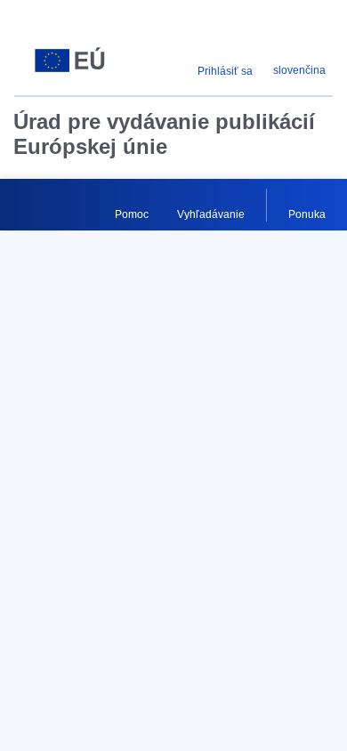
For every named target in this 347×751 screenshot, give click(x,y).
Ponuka (307, 214)
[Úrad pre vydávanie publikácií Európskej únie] (69, 60)
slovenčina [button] (299, 70)
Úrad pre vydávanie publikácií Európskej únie (164, 133)
